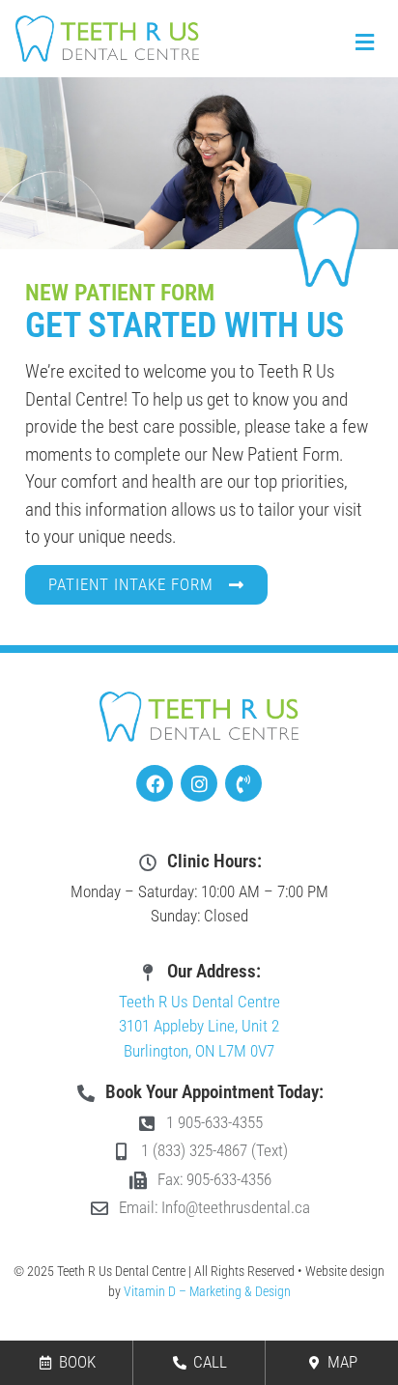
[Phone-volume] (243, 783)
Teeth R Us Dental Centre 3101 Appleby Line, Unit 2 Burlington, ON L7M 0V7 (199, 1026)
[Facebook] (154, 783)
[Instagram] (199, 783)
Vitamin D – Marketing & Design (207, 1291)
